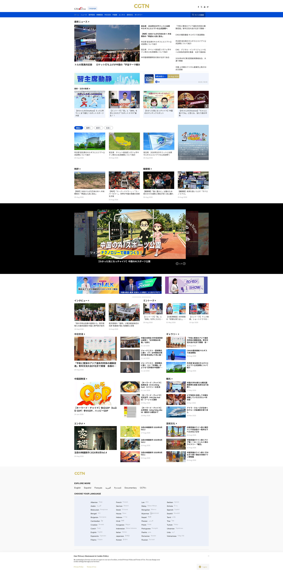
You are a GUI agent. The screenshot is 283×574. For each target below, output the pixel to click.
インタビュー (81, 300)
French (122, 502)
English (77, 487)
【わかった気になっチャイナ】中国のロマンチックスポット (158, 111)
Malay (149, 506)
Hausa (121, 513)
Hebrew (121, 517)
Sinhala (172, 506)
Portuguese (150, 528)
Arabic (96, 506)
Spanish (173, 510)
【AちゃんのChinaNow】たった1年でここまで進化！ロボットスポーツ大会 (89, 113)
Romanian (149, 536)
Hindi (120, 521)
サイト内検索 (199, 15)
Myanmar (150, 513)
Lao (145, 502)
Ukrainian (175, 528)
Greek (122, 510)
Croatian (97, 525)
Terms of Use (91, 567)
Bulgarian (98, 517)
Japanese (123, 536)
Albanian (96, 502)
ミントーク (148, 300)
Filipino (96, 540)
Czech (96, 528)
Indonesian (126, 528)
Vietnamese (175, 536)
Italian (121, 532)
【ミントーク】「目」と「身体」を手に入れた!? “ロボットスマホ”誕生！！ (123, 113)
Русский (117, 487)
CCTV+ (143, 487)
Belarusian (99, 510)
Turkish (172, 525)
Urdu (171, 532)
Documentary (131, 487)
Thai (170, 521)
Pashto (146, 532)
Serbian (173, 502)
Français (98, 487)
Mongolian (149, 510)
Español (87, 487)
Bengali (95, 513)
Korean (122, 540)
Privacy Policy (78, 567)
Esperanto (98, 536)
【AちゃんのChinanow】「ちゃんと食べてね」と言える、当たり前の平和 (193, 113)
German (122, 506)
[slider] (158, 81)
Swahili (173, 513)
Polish (146, 525)
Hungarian (123, 525)
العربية (108, 487)
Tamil (171, 517)
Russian (148, 540)
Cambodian (97, 521)
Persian (147, 521)
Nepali (146, 517)
